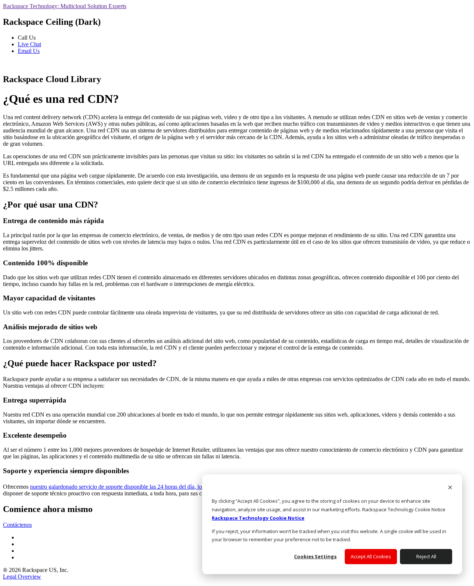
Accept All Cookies (371, 556)
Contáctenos (17, 525)
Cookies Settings (315, 556)
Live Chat (29, 44)
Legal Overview (22, 576)
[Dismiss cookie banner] (450, 488)
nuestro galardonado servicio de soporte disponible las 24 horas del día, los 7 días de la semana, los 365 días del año (165, 487)
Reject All (426, 556)
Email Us (29, 51)
